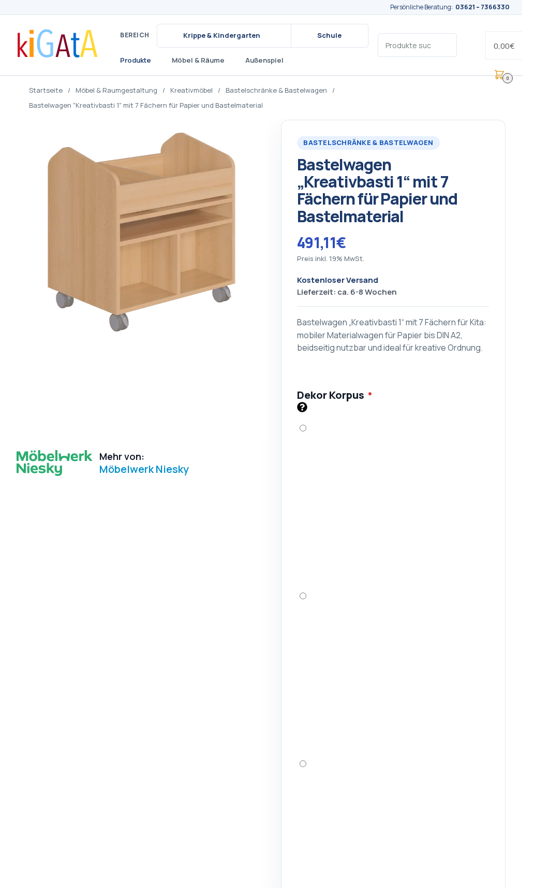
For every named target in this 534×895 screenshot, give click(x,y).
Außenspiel (264, 60)
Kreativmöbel (191, 90)
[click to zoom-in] (141, 280)
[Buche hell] (393, 667)
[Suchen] (445, 45)
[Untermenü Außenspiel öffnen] (291, 60)
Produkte (135, 60)
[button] (509, 45)
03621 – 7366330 (482, 7)
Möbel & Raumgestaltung (116, 90)
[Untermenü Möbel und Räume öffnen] (232, 60)
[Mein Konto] (471, 45)
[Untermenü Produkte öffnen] (158, 60)
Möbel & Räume (198, 60)
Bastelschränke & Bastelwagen (276, 90)
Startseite (46, 90)
